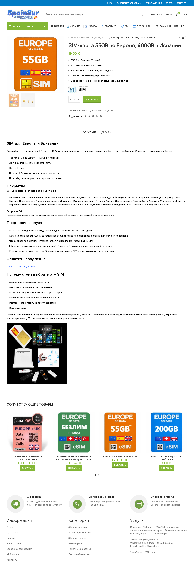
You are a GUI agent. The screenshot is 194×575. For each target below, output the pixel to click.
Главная (72, 37)
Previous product (179, 37)
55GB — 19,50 (16, 266)
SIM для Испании (77, 527)
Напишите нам (96, 504)
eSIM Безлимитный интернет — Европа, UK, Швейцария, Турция (73, 458)
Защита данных (15, 543)
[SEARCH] (141, 14)
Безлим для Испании (79, 532)
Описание (89, 132)
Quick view (46, 416)
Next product (185, 37)
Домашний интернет (79, 554)
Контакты (12, 559)
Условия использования (19, 548)
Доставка (12, 532)
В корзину (92, 99)
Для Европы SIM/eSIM (89, 37)
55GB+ (105, 37)
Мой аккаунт (14, 554)
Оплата (11, 538)
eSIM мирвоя (75, 543)
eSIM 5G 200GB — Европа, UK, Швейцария (166, 458)
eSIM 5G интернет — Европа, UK (120, 456)
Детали (106, 132)
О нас (10, 527)
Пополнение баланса (79, 548)
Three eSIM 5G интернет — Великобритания (27, 458)
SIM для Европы (77, 538)
